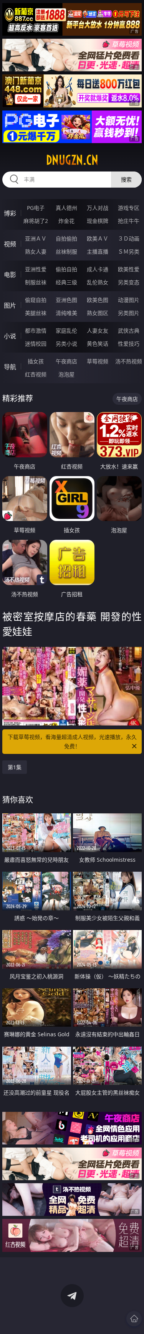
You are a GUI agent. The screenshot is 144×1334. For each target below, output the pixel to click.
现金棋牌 (97, 220)
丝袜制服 (66, 251)
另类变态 (128, 282)
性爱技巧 (128, 343)
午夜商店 (66, 361)
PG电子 (36, 207)
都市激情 (35, 330)
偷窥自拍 (35, 299)
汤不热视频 (128, 361)
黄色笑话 (97, 343)
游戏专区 (128, 207)
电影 (10, 274)
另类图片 (128, 313)
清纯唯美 (66, 313)
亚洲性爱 (35, 269)
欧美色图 (97, 299)
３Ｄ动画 (128, 238)
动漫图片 (128, 299)
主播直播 (97, 251)
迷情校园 (35, 343)
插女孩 (36, 361)
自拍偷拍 (66, 238)
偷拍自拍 (66, 269)
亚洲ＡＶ (35, 238)
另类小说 (66, 343)
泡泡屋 (66, 374)
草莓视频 (97, 361)
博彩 (10, 213)
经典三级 (66, 282)
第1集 (15, 767)
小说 (10, 336)
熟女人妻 (35, 251)
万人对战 (97, 207)
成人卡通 (97, 269)
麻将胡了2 (35, 220)
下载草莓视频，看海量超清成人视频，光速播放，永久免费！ (72, 741)
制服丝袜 (35, 282)
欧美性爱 (128, 269)
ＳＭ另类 (128, 251)
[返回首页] (134, 1318)
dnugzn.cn (72, 160)
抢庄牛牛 (128, 220)
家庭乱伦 (66, 330)
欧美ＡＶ (97, 238)
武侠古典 (128, 330)
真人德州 (66, 207)
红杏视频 (35, 374)
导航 (10, 367)
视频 (10, 244)
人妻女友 (97, 330)
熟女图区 (97, 313)
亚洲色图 (66, 299)
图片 (10, 305)
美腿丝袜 (35, 313)
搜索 (126, 179)
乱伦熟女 (97, 282)
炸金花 (66, 220)
